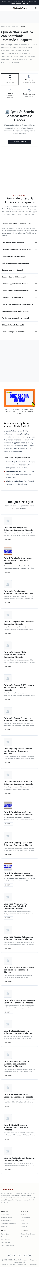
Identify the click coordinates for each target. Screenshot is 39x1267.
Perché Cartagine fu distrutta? (14, 332)
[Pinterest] (19, 1255)
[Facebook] (14, 1255)
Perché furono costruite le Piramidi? (16, 318)
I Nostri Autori (25, 1218)
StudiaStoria (7, 1189)
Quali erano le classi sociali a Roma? (15, 311)
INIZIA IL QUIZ (18, 142)
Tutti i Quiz (5, 1234)
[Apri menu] (3, 8)
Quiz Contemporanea (8, 1245)
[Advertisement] (20, 17)
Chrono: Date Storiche (28, 1234)
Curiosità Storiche (26, 1237)
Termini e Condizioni (8, 1264)
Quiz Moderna (5, 1242)
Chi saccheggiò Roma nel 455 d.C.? (15, 284)
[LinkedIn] (9, 1255)
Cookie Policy (33, 1264)
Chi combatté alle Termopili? (13, 325)
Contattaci (24, 1226)
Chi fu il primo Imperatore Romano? (16, 263)
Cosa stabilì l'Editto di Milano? (13, 256)
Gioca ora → (25, 3)
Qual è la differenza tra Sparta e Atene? (17, 249)
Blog (22, 1220)
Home (3, 26)
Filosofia (4, 1226)
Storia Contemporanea (8, 1223)
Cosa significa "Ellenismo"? (12, 297)
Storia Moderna (6, 1220)
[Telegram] (30, 1255)
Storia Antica (5, 1215)
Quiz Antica (5, 1237)
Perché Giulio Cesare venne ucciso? (15, 291)
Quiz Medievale (6, 1240)
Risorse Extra (25, 1223)
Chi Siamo (24, 1215)
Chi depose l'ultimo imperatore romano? (17, 304)
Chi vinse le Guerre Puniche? (13, 243)
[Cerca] (36, 8)
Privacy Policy (22, 1264)
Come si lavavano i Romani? (13, 270)
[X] (24, 1255)
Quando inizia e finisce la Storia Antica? (17, 224)
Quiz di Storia (13, 26)
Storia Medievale (6, 1218)
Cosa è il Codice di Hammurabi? (14, 277)
